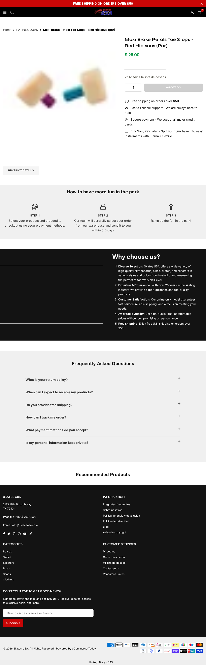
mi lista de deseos (114, 562)
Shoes (7, 574)
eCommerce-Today (84, 648)
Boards (7, 551)
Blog (106, 526)
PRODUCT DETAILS (21, 170)
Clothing (8, 579)
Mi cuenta (109, 551)
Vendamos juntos (114, 574)
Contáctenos (111, 568)
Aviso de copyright (114, 532)
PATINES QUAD (27, 30)
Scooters (8, 562)
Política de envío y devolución (121, 515)
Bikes (6, 568)
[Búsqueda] (12, 12)
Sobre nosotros (112, 510)
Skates (7, 557)
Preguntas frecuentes (116, 504)
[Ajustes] (192, 12)
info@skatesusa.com (25, 525)
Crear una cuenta (114, 557)
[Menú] (4, 12)
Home (7, 30)
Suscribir (13, 623)
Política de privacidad (116, 521)
